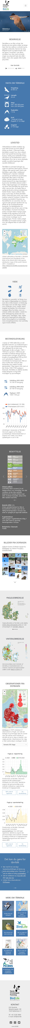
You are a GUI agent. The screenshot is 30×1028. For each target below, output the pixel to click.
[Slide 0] (14, 888)
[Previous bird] (1, 20)
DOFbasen (5, 548)
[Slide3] (25, 555)
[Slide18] (12, 574)
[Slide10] (5, 564)
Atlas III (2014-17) (16, 669)
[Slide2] (18, 555)
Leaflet (12, 254)
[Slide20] (25, 577)
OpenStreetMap (19, 254)
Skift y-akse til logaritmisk (9, 792)
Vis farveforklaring (22, 792)
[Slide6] (25, 559)
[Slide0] (14, 500)
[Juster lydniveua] (16, 68)
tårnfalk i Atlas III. (18, 627)
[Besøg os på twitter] (19, 1022)
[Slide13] (25, 568)
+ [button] (4, 231)
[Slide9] (25, 564)
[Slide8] (12, 564)
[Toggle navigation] (25, 5)
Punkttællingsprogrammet (11, 885)
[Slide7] (18, 561)
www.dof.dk (15, 1026)
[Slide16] (25, 573)
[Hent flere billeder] (15, 582)
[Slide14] (5, 569)
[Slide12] (12, 569)
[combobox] (15, 744)
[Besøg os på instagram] (15, 1022)
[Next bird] (28, 20)
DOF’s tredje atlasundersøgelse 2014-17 (15, 624)
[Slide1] (15, 500)
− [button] (4, 234)
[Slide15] (18, 570)
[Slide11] (18, 566)
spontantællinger (7, 831)
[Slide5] (12, 559)
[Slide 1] (15, 888)
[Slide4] (5, 559)
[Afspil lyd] (6, 68)
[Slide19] (18, 576)
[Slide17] (5, 573)
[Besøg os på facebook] (11, 1022)
